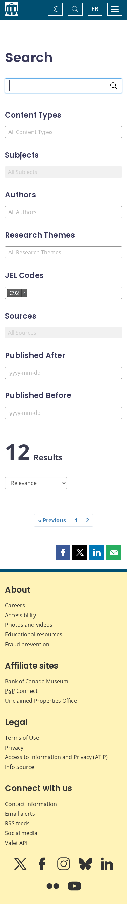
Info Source (19, 767)
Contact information (31, 804)
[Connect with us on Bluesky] (86, 868)
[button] (63, 552)
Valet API (16, 843)
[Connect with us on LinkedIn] (107, 868)
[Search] (113, 85)
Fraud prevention (27, 644)
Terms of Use (22, 738)
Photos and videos (28, 624)
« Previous (52, 520)
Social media (21, 833)
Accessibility (20, 615)
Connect (21, 691)
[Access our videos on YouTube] (74, 891)
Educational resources (33, 634)
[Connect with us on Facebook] (43, 868)
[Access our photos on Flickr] (53, 891)
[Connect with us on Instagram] (64, 868)
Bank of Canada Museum (36, 681)
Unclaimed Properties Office (41, 700)
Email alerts (20, 814)
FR (94, 8)
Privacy (14, 747)
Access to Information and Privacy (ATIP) (56, 757)
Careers (15, 605)
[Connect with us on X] (21, 868)
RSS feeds (17, 823)
